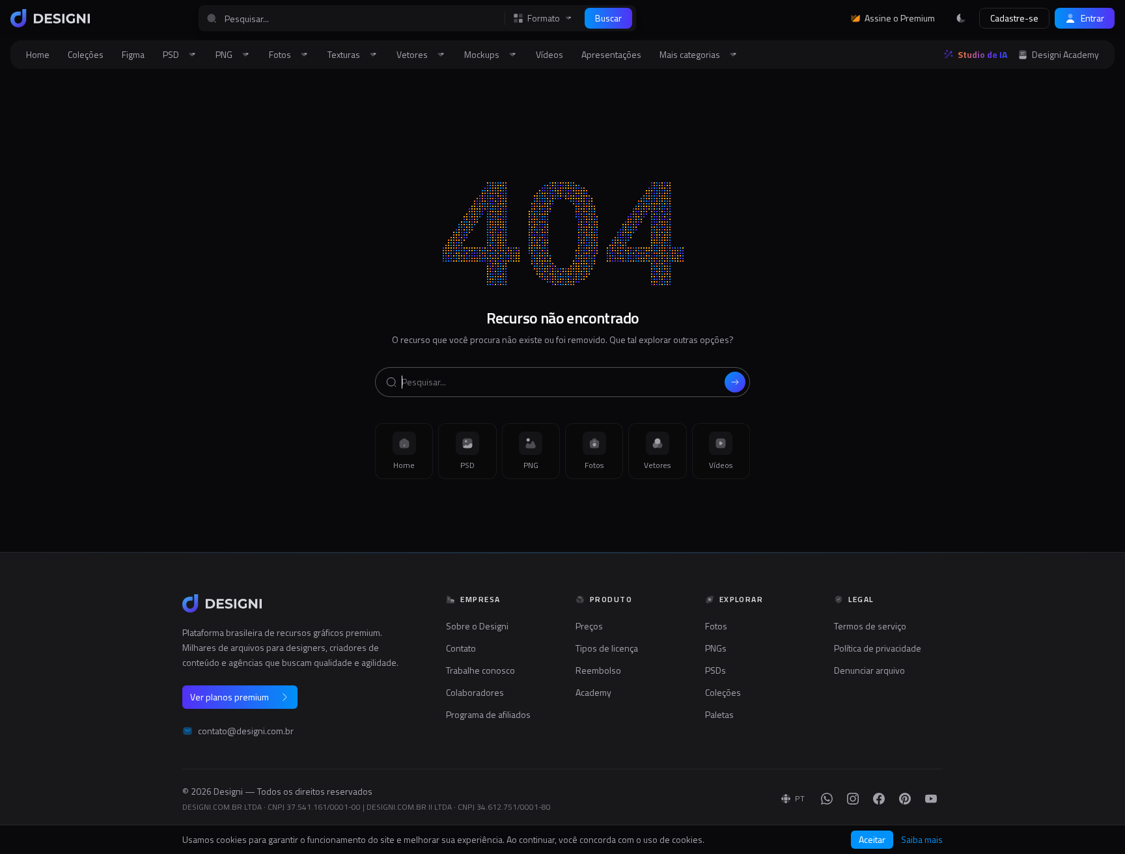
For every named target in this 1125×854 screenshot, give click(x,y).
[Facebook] (879, 798)
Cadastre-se (1014, 18)
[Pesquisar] (735, 382)
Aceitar (872, 839)
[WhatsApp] (827, 798)
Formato (543, 18)
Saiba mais (922, 839)
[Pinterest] (905, 798)
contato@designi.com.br (246, 730)
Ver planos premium (229, 697)
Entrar (1092, 18)
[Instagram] (853, 798)
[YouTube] (931, 798)
